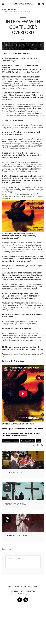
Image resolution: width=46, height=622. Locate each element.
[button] (3, 3)
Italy (38, 441)
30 (7, 518)
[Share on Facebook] (29, 445)
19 (7, 455)
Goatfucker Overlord (10, 441)
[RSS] (42, 445)
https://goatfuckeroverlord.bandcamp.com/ (22, 428)
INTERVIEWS (12, 9)
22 (7, 487)
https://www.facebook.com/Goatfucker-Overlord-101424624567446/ (21, 434)
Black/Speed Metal (27, 441)
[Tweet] (33, 445)
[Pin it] (37, 445)
